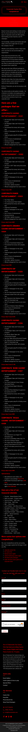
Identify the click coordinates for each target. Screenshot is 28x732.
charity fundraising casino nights (12, 555)
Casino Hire (6, 695)
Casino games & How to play (11, 680)
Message (4, 612)
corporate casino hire (9, 550)
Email (3, 600)
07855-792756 (14, 25)
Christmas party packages (11, 557)
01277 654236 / (14, 23)
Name (3, 578)
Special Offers (7, 683)
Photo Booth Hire (8, 699)
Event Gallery (6, 678)
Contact (5, 685)
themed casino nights (10, 554)
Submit (4, 631)
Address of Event (6, 606)
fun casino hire (8, 552)
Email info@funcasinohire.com (14, 18)
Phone (3, 594)
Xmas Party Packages (9, 702)
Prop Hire (5, 697)
